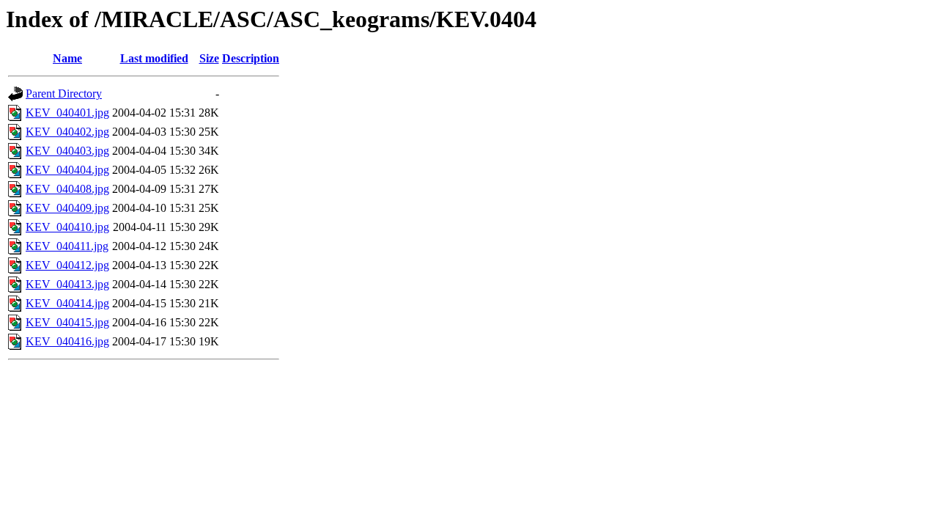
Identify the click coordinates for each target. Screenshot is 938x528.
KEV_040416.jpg (67, 341)
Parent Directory (64, 93)
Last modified (154, 58)
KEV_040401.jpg (67, 112)
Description (250, 58)
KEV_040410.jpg (67, 227)
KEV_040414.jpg (67, 303)
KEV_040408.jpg (67, 189)
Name (67, 58)
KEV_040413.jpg (67, 284)
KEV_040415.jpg (67, 322)
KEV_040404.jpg (67, 170)
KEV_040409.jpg (67, 208)
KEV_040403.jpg (67, 150)
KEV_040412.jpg (67, 265)
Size (209, 58)
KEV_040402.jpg (67, 131)
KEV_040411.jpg (67, 246)
